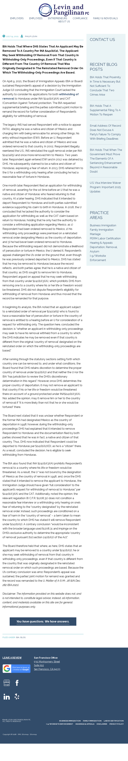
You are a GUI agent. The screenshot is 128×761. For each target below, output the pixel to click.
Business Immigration (103, 225)
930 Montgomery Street (47, 661)
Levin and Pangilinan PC (63, 10)
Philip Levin (31, 36)
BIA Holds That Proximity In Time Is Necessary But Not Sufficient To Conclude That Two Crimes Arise (105, 86)
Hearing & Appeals (101, 242)
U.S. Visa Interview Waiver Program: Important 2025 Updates (105, 187)
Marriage (95, 234)
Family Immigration (102, 229)
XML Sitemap (23, 734)
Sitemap (33, 734)
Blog (23, 637)
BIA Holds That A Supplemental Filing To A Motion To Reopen (105, 110)
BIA (17, 637)
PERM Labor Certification (105, 238)
